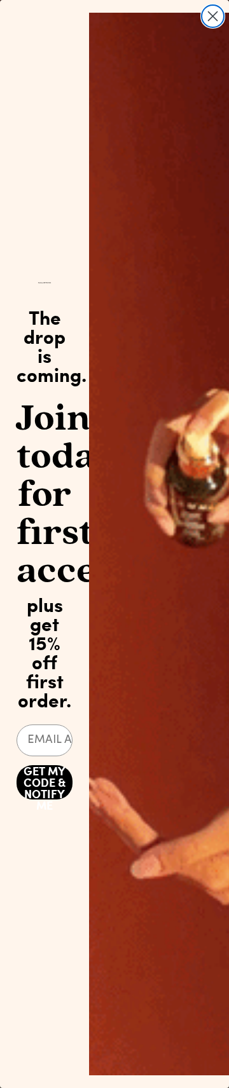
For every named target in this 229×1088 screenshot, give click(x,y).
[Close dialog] (213, 16)
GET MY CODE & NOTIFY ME (45, 782)
